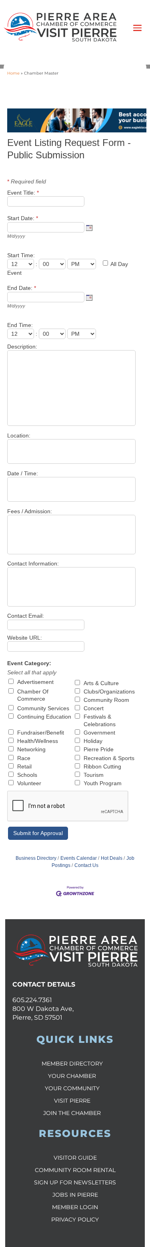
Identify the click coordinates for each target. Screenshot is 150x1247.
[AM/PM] (82, 264)
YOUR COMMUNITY (72, 1088)
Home (13, 73)
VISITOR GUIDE (75, 1157)
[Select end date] (89, 297)
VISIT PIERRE (72, 1100)
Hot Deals (111, 858)
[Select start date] (89, 228)
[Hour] (21, 264)
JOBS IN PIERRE (75, 1194)
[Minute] (53, 264)
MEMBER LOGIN (75, 1207)
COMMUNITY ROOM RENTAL (75, 1170)
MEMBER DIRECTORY (72, 1063)
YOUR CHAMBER (72, 1076)
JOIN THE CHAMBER (72, 1113)
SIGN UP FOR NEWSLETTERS (75, 1182)
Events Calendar (78, 858)
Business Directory (36, 858)
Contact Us (86, 865)
